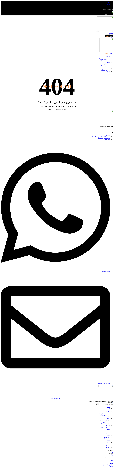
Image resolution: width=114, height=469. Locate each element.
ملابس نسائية (103, 60)
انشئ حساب (110, 460)
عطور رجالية (104, 65)
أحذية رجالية (104, 70)
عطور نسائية (104, 66)
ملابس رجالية (103, 59)
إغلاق (112, 452)
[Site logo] (105, 30)
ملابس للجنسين (103, 57)
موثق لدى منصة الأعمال (57, 398)
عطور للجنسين (103, 64)
